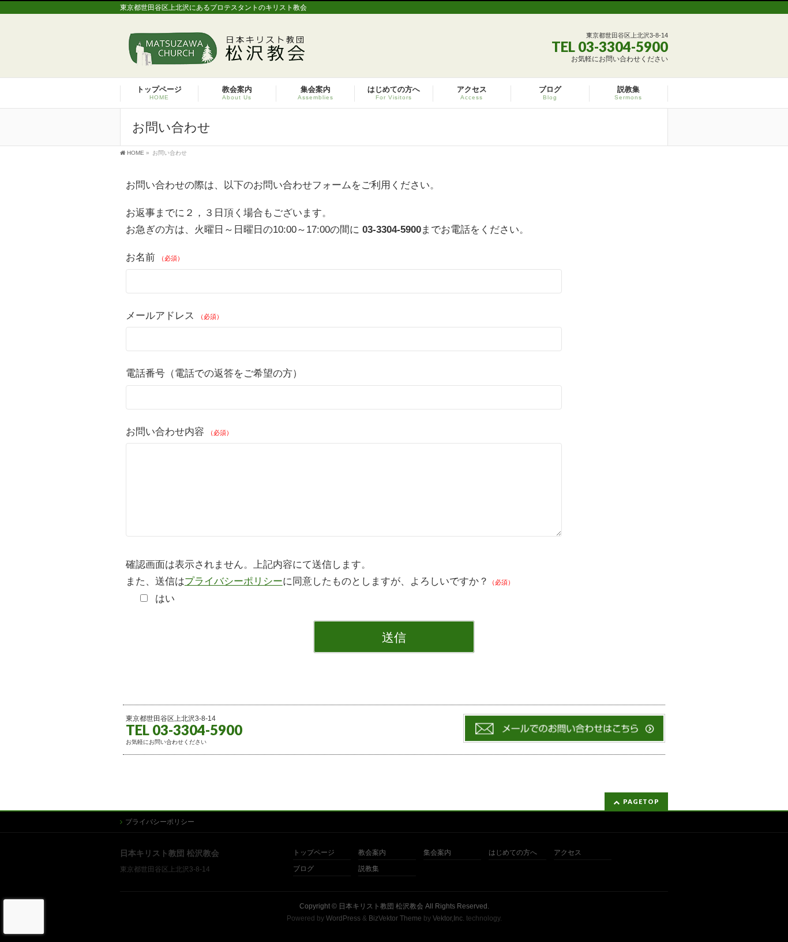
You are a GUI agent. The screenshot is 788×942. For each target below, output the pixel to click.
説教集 (368, 869)
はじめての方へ (513, 853)
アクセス (567, 853)
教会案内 (372, 853)
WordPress (343, 918)
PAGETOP (641, 801)
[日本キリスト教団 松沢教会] (214, 53)
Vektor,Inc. (448, 918)
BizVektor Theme (395, 918)
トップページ (314, 853)
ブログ (303, 869)
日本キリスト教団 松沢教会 (381, 906)
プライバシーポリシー (234, 581)
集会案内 (437, 853)
